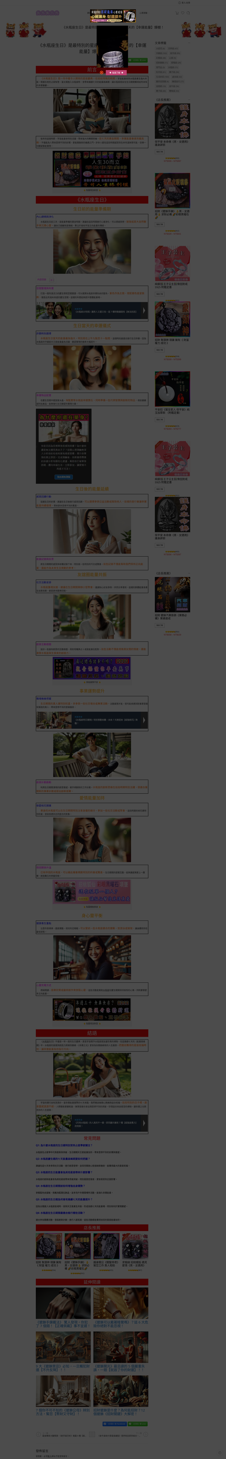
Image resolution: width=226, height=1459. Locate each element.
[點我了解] (113, 25)
